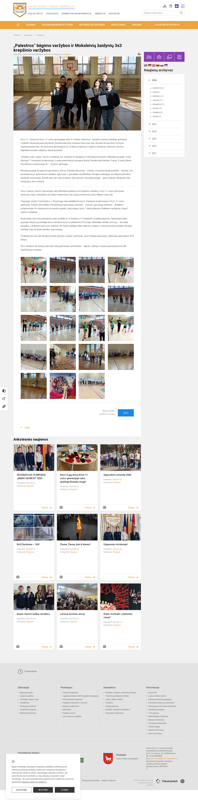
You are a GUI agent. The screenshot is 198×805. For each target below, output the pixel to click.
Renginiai (40, 35)
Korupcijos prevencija (157, 723)
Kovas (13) (157, 108)
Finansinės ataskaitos (115, 713)
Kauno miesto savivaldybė (127, 759)
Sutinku (64, 790)
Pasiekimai (24, 703)
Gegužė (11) (158, 100)
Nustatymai (21, 790)
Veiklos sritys (35, 13)
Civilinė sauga (154, 727)
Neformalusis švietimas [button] (92, 25)
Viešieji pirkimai (112, 706)
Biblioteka (67, 709)
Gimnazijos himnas (28, 706)
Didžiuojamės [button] (118, 25)
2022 (154, 146)
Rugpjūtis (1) (158, 88)
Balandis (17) (158, 104)
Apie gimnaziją (26, 692)
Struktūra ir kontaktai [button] (167, 25)
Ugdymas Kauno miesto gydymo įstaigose (80, 696)
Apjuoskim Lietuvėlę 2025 (117, 474)
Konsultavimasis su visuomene (161, 703)
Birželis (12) (158, 96)
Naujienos (28, 35)
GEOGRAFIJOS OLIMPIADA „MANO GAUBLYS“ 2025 (31, 476)
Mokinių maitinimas (71, 706)
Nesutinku (43, 790)
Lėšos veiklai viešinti (114, 699)
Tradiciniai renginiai (28, 709)
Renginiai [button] (137, 25)
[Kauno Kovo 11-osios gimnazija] (19, 10)
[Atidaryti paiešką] (181, 13)
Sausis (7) (157, 117)
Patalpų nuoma (69, 713)
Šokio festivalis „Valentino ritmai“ (117, 616)
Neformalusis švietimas (72, 699)
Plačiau (45, 508)
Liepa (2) (156, 92)
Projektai (109, 703)
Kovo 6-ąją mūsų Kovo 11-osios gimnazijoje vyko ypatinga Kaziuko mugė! (74, 478)
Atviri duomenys (155, 733)
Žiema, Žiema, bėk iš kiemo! (75, 544)
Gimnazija (100, 13)
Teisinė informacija (156, 730)
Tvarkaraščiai (30, 671)
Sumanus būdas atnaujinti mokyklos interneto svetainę (143, 782)
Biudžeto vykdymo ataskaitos (118, 709)
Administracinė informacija (76, 13)
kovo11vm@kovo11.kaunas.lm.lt (164, 758)
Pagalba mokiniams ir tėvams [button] (57, 25)
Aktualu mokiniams (156, 720)
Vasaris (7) (157, 112)
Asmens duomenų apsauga (159, 699)
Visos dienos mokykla (72, 716)
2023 (154, 139)
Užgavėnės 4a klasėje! (115, 544)
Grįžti (27, 427)
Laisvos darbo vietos (157, 696)
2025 (154, 124)
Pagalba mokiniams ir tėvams (75, 703)
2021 (154, 153)
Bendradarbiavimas (28, 713)
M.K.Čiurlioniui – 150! (28, 544)
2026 (154, 80)
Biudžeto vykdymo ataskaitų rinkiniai (121, 692)
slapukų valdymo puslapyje (34, 782)
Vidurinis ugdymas (70, 692)
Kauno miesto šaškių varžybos (33, 614)
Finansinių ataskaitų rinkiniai (117, 696)
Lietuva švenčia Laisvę (72, 614)
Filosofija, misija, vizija (29, 699)
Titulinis (16, 35)
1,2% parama (153, 713)
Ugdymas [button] (30, 25)
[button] (165, 6)
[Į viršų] (182, 781)
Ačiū (125, 413)
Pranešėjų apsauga (156, 709)
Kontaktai (114, 13)
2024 (154, 131)
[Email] (81, 760)
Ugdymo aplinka (27, 696)
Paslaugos (52, 13)
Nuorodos (152, 692)
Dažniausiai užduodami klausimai (162, 706)
